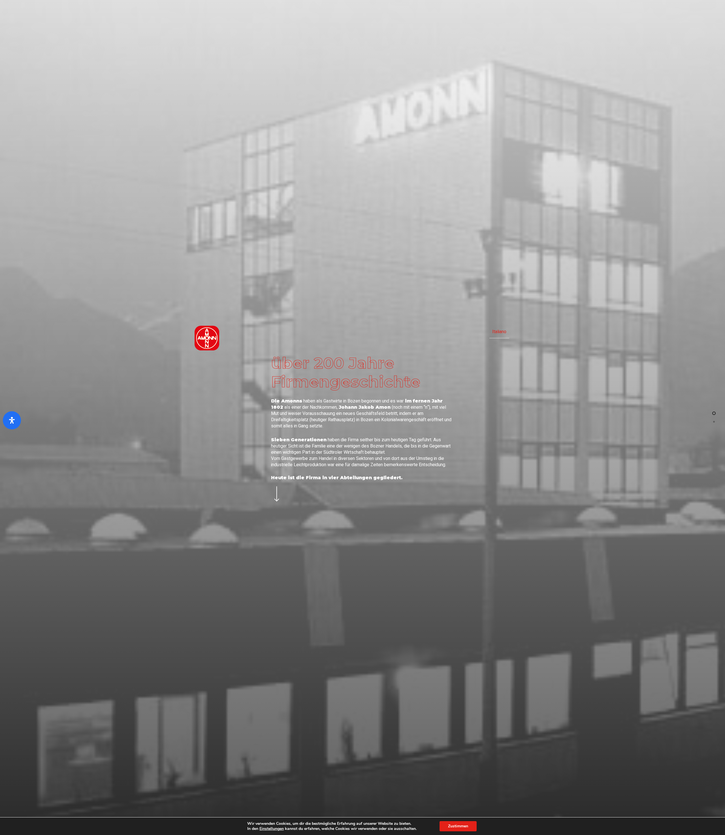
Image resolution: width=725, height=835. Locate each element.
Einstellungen (271, 828)
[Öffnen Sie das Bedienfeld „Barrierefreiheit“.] (12, 420)
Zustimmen (458, 826)
